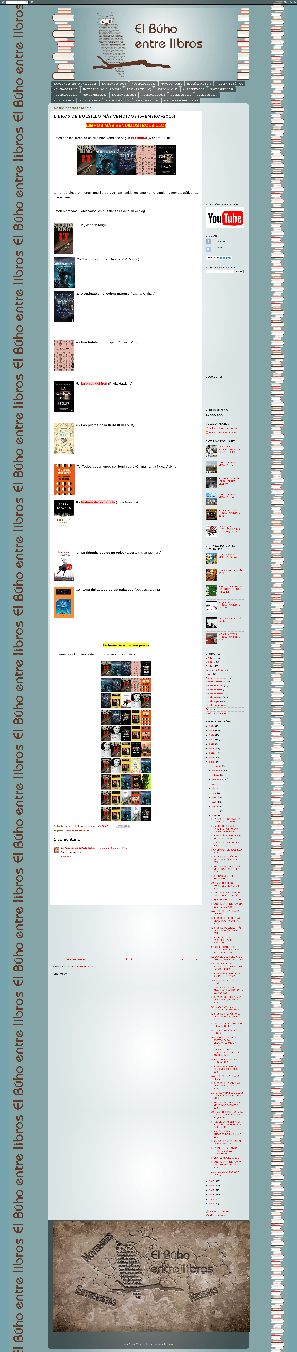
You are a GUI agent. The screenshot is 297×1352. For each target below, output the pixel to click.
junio (214, 793)
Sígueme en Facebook (208, 241)
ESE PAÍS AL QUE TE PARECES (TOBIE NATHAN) (223, 940)
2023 (212, 740)
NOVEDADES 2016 (124, 94)
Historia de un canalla (98, 502)
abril (214, 802)
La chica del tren (94, 383)
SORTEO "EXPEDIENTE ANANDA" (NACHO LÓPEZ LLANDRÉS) (227, 990)
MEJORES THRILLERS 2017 (226, 900)
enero (215, 815)
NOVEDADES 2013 (147, 100)
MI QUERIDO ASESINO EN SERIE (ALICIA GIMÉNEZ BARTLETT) (226, 1125)
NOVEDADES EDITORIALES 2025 (75, 83)
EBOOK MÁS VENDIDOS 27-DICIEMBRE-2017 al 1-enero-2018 (227, 1165)
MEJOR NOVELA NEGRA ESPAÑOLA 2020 (229, 513)
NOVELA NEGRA (171, 83)
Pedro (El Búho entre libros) (223, 428)
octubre (216, 775)
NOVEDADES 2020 (65, 89)
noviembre (217, 770)
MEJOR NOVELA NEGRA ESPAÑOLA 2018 (229, 637)
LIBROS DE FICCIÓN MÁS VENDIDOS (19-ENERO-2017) (225, 921)
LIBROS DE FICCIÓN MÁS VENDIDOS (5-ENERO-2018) (225, 1086)
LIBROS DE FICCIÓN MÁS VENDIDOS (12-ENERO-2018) (225, 1017)
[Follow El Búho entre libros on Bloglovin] (219, 259)
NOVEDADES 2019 (222, 89)
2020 (212, 753)
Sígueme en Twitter (208, 249)
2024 (212, 735)
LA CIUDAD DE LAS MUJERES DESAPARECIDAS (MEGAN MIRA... (227, 967)
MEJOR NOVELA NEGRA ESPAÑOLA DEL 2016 (229, 605)
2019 (212, 758)
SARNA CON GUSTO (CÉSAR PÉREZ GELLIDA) (230, 481)
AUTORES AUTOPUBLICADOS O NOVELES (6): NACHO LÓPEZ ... (227, 1096)
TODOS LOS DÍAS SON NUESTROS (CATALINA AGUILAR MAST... (225, 1052)
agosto (215, 784)
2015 (212, 1190)
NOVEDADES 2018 (65, 94)
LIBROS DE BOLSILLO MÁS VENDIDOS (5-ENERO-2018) (226, 1105)
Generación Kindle (215, 670)
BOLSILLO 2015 (89, 100)
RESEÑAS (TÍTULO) (139, 89)
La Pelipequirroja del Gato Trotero (78, 848)
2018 (212, 762)
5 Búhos (209, 666)
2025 (212, 731)
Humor (209, 674)
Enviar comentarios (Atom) (80, 966)
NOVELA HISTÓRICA (229, 83)
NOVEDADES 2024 (114, 83)
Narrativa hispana (215, 682)
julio (214, 788)
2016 (212, 1186)
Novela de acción (214, 686)
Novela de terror (214, 694)
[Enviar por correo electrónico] (117, 826)
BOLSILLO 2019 (181, 94)
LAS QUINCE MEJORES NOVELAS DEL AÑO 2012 (230, 449)
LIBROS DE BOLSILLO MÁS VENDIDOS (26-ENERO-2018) (226, 869)
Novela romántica (215, 705)
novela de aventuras (216, 713)
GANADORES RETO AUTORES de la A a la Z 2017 (225, 886)
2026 (212, 726)
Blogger (170, 1344)
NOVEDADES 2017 (95, 94)
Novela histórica (214, 697)
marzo (215, 806)
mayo (215, 797)
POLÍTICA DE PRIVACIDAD (181, 100)
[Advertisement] (126, 931)
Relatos (209, 709)
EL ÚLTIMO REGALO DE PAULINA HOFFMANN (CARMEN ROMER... (225, 829)
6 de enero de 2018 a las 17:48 (111, 848)
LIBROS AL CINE (166, 89)
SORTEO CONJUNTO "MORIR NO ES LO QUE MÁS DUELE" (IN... (225, 950)
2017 (212, 1181)
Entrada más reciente (69, 959)
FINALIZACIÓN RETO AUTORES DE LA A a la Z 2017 (226, 1134)
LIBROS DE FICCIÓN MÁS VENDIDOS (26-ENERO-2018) (225, 860)
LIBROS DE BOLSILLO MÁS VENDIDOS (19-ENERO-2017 (226, 931)
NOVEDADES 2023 (143, 83)
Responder (66, 856)
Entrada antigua (187, 959)
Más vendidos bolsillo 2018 (77, 831)
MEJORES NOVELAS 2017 (225, 1158)
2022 (212, 744)
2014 (212, 1195)
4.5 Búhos (210, 662)
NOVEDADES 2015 (153, 94)
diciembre (217, 766)
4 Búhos (209, 658)
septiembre (218, 779)
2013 (212, 1199)
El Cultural (139, 137)
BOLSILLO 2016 (63, 100)
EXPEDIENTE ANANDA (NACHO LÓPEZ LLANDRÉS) (224, 1151)
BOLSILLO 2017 (207, 94)
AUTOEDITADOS (193, 89)
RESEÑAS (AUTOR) (199, 83)
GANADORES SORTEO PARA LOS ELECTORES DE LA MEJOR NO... (227, 1115)
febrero (216, 811)
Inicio (130, 959)
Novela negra (212, 701)
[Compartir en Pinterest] (128, 826)
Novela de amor (214, 690)
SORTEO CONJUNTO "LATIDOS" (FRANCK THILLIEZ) (230, 589)
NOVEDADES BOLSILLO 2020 (102, 89)
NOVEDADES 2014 (117, 100)
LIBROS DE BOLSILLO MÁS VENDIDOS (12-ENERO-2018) (226, 1000)
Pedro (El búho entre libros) (223, 433)
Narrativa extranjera (216, 678)
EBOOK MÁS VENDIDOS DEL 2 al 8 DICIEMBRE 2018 (225, 1069)
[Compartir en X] (123, 826)
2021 (212, 749)
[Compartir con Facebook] (125, 826)
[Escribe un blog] (120, 826)
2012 (212, 1204)
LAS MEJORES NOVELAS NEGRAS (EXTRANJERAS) (229, 529)
